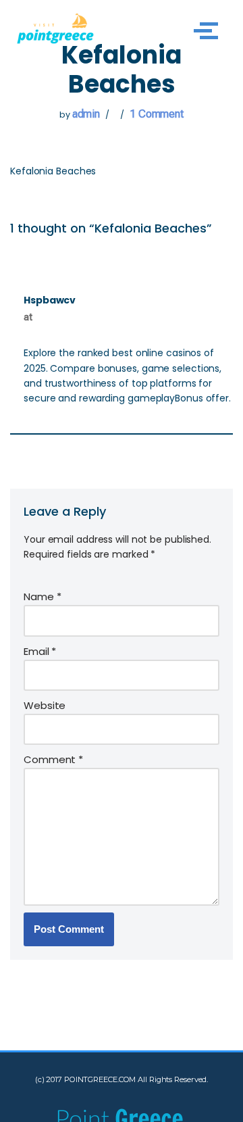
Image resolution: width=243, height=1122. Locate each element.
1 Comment (157, 113)
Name (42, 596)
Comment (53, 759)
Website (44, 705)
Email (40, 651)
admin (86, 113)
